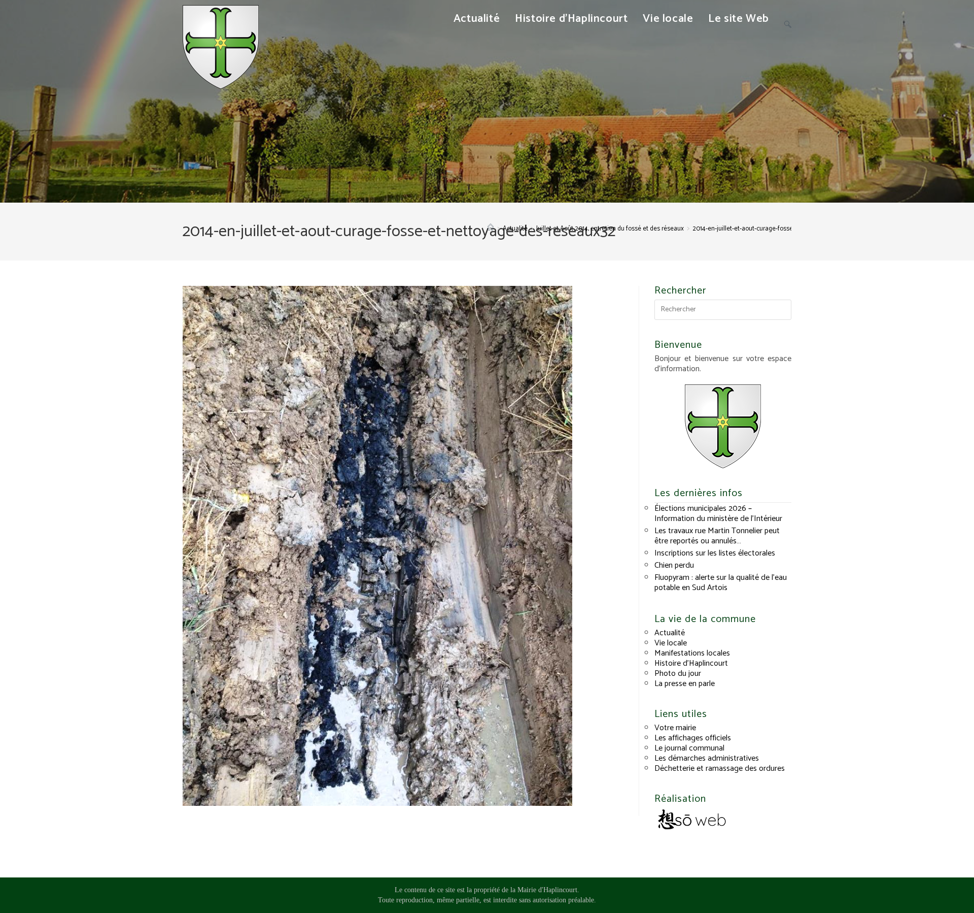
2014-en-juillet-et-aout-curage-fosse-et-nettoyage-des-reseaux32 (783, 228)
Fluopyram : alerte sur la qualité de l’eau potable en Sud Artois (720, 583)
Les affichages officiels (692, 738)
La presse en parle (684, 684)
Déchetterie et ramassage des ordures (719, 768)
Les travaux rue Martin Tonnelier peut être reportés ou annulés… (717, 536)
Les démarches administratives (706, 758)
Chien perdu (674, 565)
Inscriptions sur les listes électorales (714, 553)
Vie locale (670, 643)
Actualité (669, 633)
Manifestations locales (692, 653)
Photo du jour (677, 673)
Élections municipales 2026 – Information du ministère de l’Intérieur (718, 514)
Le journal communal (689, 748)
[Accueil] (490, 228)
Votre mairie (675, 728)
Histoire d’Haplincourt (691, 663)
